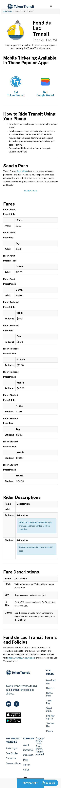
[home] (20, 6)
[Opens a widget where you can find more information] (48, 783)
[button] (51, 6)
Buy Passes (30, 783)
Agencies (7, 11)
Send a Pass (22, 171)
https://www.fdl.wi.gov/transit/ (21, 658)
